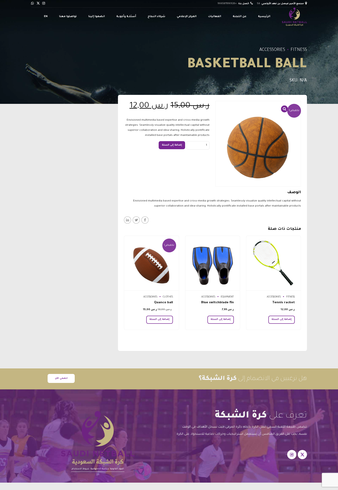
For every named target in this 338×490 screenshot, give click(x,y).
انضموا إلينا (96, 16)
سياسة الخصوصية (100, 469)
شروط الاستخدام (80, 469)
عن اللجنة (239, 16)
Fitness (299, 50)
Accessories (272, 50)
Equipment (227, 297)
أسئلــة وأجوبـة (126, 16)
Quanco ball (163, 303)
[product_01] (212, 263)
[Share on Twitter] (136, 220)
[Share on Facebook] (145, 220)
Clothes (168, 297)
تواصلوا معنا (68, 16)
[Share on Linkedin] (127, 220)
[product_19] (273, 263)
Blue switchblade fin (217, 303)
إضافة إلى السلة (172, 145)
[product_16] (151, 263)
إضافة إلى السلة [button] (282, 319)
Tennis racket (283, 303)
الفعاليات (214, 16)
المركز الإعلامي (187, 16)
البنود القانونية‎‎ (117, 469)
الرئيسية (264, 16)
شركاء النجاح (156, 16)
